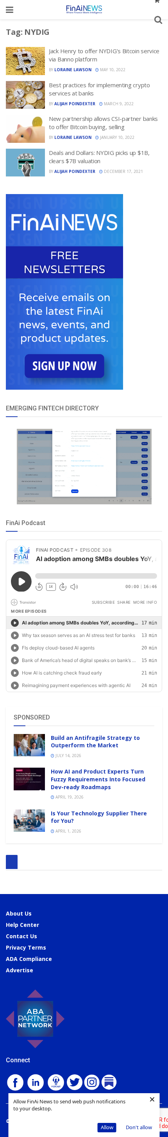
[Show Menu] (9, 9)
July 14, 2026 (67, 755)
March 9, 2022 (118, 103)
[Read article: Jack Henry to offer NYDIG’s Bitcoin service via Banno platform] (25, 61)
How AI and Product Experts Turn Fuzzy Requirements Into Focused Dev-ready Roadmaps (98, 779)
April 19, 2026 (69, 797)
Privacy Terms (26, 947)
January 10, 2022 (116, 137)
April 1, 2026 (67, 831)
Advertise (19, 970)
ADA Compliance (29, 958)
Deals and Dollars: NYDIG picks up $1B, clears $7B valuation (99, 157)
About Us (19, 913)
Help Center (22, 924)
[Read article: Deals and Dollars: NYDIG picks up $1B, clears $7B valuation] (25, 163)
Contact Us (21, 936)
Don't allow (139, 1127)
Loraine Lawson (72, 69)
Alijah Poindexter (74, 103)
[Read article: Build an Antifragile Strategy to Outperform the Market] (29, 745)
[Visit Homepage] (84, 9)
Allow (107, 1127)
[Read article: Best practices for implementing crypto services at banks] (25, 95)
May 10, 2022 (112, 69)
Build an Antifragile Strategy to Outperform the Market (95, 741)
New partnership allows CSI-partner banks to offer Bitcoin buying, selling (103, 123)
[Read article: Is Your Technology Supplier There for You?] (29, 821)
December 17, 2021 (123, 171)
